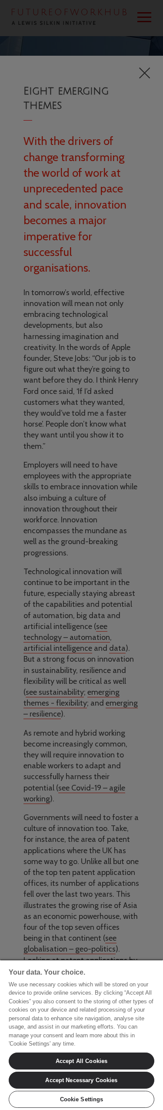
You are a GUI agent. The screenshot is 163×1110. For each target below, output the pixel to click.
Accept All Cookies (81, 1061)
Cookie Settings (81, 1099)
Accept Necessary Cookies (81, 1080)
